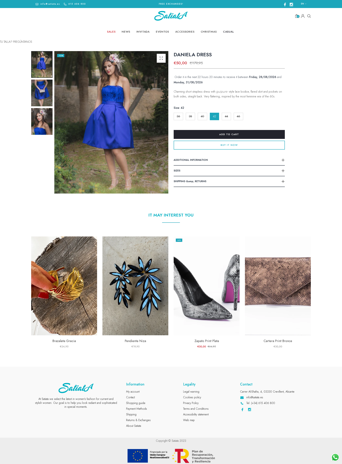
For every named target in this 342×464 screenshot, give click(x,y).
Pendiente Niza (135, 341)
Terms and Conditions (196, 409)
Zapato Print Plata (207, 341)
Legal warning (191, 392)
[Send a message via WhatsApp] (335, 457)
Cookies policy (192, 397)
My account (132, 392)
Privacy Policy (191, 403)
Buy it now (229, 145)
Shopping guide (135, 403)
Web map (189, 420)
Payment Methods (136, 409)
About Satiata (133, 426)
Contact (130, 397)
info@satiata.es (50, 4)
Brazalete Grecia (64, 341)
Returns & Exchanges (138, 420)
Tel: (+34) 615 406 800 (260, 403)
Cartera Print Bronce (278, 341)
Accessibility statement (196, 414)
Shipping (131, 414)
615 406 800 (77, 4)
